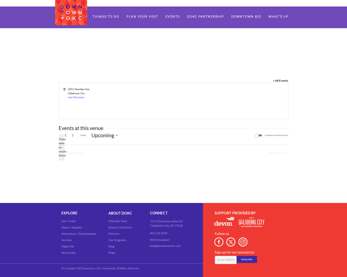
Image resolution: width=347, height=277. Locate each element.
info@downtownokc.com (165, 245)
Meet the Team (117, 221)
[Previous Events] (65, 135)
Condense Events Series (276, 135)
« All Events (280, 80)
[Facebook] (276, 3)
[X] (281, 3)
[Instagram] (287, 3)
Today (83, 135)
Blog (111, 246)
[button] (190, 16)
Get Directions (76, 97)
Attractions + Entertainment (78, 233)
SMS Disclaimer (160, 239)
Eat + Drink (68, 221)
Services (66, 240)
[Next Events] (72, 135)
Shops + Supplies (71, 227)
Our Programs (117, 240)
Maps (112, 252)
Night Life (67, 246)
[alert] (62, 147)
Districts (113, 233)
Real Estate (68, 252)
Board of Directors (120, 227)
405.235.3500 (158, 233)
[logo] (71, 12)
